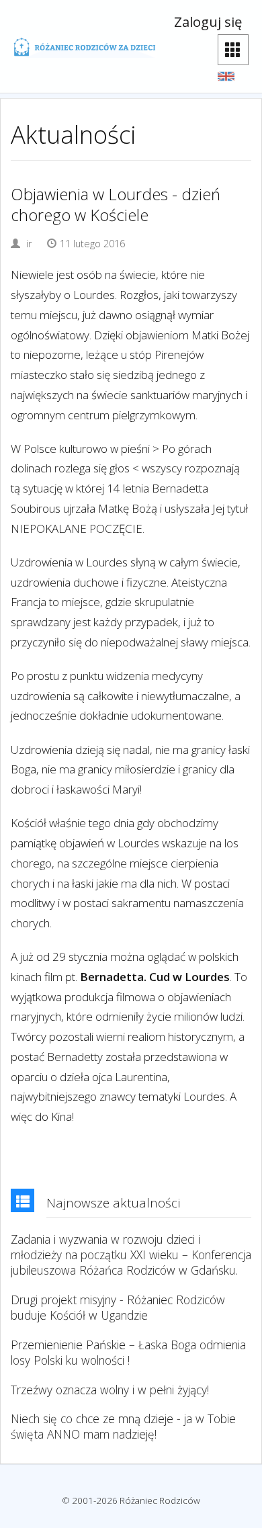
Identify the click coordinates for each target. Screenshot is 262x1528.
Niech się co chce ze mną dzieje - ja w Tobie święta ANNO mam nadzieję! (123, 1426)
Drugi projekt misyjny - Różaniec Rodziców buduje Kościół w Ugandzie (118, 1307)
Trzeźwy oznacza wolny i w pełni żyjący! (110, 1390)
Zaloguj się (208, 21)
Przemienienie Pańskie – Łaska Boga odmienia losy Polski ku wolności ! (128, 1352)
